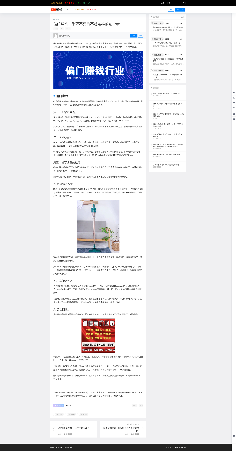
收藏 (69, 405)
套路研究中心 (68, 447)
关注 (134, 35)
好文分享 (56, 19)
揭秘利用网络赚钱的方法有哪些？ (73, 427)
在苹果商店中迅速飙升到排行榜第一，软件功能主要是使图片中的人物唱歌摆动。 (168, 31)
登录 (170, 9)
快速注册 (180, 9)
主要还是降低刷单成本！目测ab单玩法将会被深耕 (168, 65)
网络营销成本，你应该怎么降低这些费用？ (121, 429)
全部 (182, 17)
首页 (68, 9)
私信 (140, 35)
